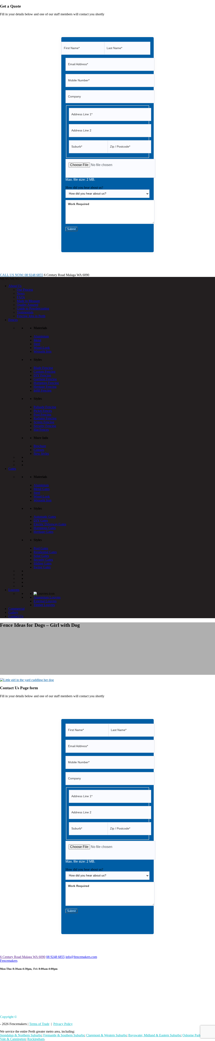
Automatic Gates (45, 516)
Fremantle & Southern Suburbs (63, 1035)
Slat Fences (41, 429)
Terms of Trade (39, 1024)
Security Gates (43, 559)
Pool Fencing (42, 414)
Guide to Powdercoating (33, 308)
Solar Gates (41, 556)
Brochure (40, 446)
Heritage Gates (43, 531)
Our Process (25, 289)
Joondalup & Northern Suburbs (21, 1035)
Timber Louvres (44, 605)
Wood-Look (42, 347)
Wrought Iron (42, 351)
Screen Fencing (44, 422)
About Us (14, 286)
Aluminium (41, 336)
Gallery (13, 612)
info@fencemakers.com (81, 957)
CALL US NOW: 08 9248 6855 (21, 275)
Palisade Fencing (45, 407)
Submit (71, 229)
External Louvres (45, 601)
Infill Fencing (42, 390)
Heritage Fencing (45, 386)
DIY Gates (41, 520)
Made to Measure (28, 301)
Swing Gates (42, 567)
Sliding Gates (42, 563)
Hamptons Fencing (46, 383)
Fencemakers (8, 960)
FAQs (21, 297)
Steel (37, 344)
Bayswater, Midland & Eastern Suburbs (154, 1035)
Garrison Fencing (45, 379)
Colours (39, 450)
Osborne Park (191, 1035)
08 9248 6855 (55, 957)
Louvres (13, 590)
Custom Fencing (44, 371)
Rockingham (35, 1039)
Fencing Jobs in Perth (31, 316)
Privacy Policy (63, 1024)
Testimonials (25, 312)
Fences (13, 320)
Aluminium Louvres (47, 597)
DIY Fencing (42, 375)
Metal (37, 340)
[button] (10, 278)
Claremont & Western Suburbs (106, 1035)
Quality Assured (27, 304)
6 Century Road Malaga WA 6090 (22, 957)
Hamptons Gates (45, 528)
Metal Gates (42, 489)
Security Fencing (45, 426)
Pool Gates (41, 548)
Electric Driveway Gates (50, 524)
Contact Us (15, 616)
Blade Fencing (43, 368)
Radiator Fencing (45, 418)
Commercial (16, 608)
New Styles (41, 453)
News (21, 293)
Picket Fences (43, 411)
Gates (12, 468)
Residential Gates (45, 552)
